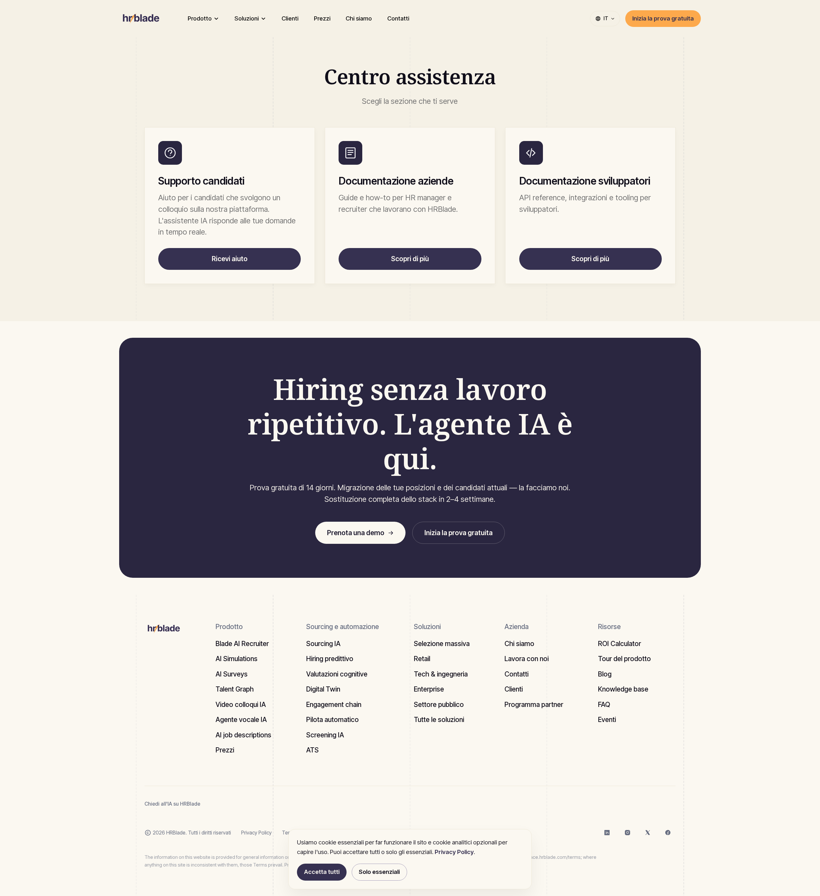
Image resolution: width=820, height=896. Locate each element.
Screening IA (325, 735)
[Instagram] (627, 833)
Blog (604, 674)
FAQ (604, 705)
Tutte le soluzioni (439, 720)
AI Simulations (237, 659)
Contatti (398, 18)
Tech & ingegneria (441, 674)
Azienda (516, 627)
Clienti (290, 18)
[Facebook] (668, 833)
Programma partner (533, 705)
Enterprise (429, 689)
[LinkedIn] (607, 833)
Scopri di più (410, 259)
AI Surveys (232, 674)
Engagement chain (333, 705)
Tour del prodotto (624, 659)
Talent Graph (235, 689)
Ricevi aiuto (230, 259)
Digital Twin (323, 689)
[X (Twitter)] (647, 833)
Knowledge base (623, 689)
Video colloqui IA (241, 705)
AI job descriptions (243, 735)
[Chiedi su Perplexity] (251, 804)
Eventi (607, 720)
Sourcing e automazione (342, 627)
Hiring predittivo (329, 659)
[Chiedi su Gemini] (270, 804)
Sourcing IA (323, 644)
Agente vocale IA (241, 720)
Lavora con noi (526, 659)
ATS (312, 750)
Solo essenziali (379, 871)
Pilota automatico (332, 720)
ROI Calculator (619, 644)
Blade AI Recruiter (242, 644)
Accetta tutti (322, 871)
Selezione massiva (442, 644)
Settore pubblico (439, 705)
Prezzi (322, 18)
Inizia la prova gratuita (663, 18)
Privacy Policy (256, 833)
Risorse (609, 627)
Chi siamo (359, 18)
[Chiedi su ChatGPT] (214, 804)
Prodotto (200, 18)
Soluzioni (246, 18)
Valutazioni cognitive (336, 674)
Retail (422, 659)
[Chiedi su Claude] (233, 804)
